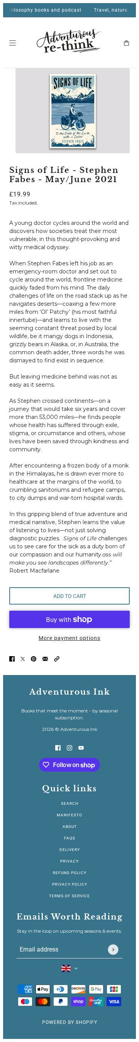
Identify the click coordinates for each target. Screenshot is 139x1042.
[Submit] (113, 949)
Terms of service (69, 896)
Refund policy (69, 873)
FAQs (69, 838)
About (70, 826)
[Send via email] (45, 659)
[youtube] (81, 747)
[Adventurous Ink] (69, 42)
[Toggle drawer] (12, 42)
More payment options (69, 638)
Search (69, 803)
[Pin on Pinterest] (33, 659)
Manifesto (69, 815)
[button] (57, 659)
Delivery (69, 850)
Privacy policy (69, 884)
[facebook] (58, 747)
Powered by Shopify (69, 1022)
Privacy (69, 861)
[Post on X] (23, 659)
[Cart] (126, 43)
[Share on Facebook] (12, 659)
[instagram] (69, 747)
